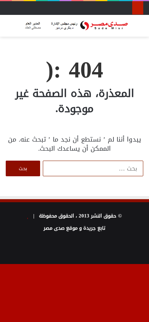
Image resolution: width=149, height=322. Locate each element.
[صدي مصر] (74, 25)
